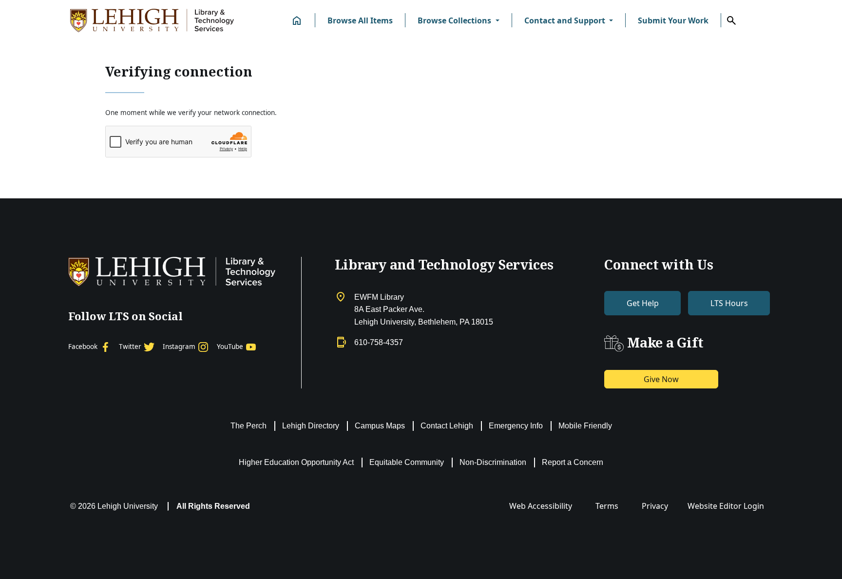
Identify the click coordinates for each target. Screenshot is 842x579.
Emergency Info (516, 426)
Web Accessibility (540, 506)
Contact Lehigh (447, 426)
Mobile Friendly (585, 426)
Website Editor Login (726, 506)
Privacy (655, 506)
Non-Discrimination (492, 462)
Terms (606, 506)
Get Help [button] (643, 303)
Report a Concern (572, 462)
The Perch (248, 426)
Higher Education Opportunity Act (296, 462)
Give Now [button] (661, 379)
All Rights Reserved (213, 506)
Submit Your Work (673, 20)
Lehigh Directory (310, 426)
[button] (458, 20)
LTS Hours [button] (729, 303)
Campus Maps (380, 426)
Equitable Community (406, 462)
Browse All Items (360, 20)
